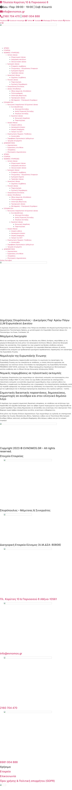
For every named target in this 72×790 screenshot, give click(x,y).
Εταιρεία (5, 771)
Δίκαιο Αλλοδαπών (14, 89)
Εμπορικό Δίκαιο (13, 64)
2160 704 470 (8, 707)
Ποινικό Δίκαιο (13, 80)
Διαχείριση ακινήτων (18, 59)
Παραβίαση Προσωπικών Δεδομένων (21, 138)
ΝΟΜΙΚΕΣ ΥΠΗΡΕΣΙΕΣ (11, 53)
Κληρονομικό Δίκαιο (18, 57)
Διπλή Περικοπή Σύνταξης (24, 111)
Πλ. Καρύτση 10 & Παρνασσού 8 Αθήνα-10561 (28, 599)
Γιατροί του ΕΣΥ (16, 132)
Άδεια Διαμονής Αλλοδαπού (21, 91)
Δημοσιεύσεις (12, 145)
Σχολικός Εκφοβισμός (19, 84)
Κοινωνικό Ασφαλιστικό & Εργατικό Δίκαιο (23, 104)
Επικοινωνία (8, 776)
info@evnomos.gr (11, 653)
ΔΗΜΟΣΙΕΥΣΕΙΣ (9, 143)
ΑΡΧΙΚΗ (6, 48)
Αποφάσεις (11, 150)
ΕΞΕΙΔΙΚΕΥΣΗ (8, 102)
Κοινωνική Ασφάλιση (22, 118)
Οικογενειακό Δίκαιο (18, 62)
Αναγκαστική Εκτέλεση (16, 86)
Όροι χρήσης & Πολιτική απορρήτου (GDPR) (27, 780)
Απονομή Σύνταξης (22, 109)
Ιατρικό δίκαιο (13, 123)
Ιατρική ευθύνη (16, 125)
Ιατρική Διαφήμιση (17, 129)
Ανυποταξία (15, 136)
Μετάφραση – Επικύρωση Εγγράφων (24, 100)
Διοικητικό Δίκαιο (14, 75)
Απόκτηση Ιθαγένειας (19, 95)
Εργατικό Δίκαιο (17, 116)
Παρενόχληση (16, 82)
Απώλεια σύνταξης (21, 114)
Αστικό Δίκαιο (13, 55)
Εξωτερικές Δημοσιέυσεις (17, 152)
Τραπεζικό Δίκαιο (17, 73)
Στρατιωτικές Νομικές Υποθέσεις (20, 134)
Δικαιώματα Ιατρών (18, 127)
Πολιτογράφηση (17, 93)
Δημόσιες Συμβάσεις (18, 77)
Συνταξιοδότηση (17, 107)
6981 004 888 (31, 16)
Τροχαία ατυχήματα (15, 141)
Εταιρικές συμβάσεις (18, 66)
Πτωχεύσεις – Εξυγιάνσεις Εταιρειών (24, 68)
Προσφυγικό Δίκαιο (18, 98)
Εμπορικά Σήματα (17, 71)
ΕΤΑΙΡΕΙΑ (7, 50)
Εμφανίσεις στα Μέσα (15, 147)
